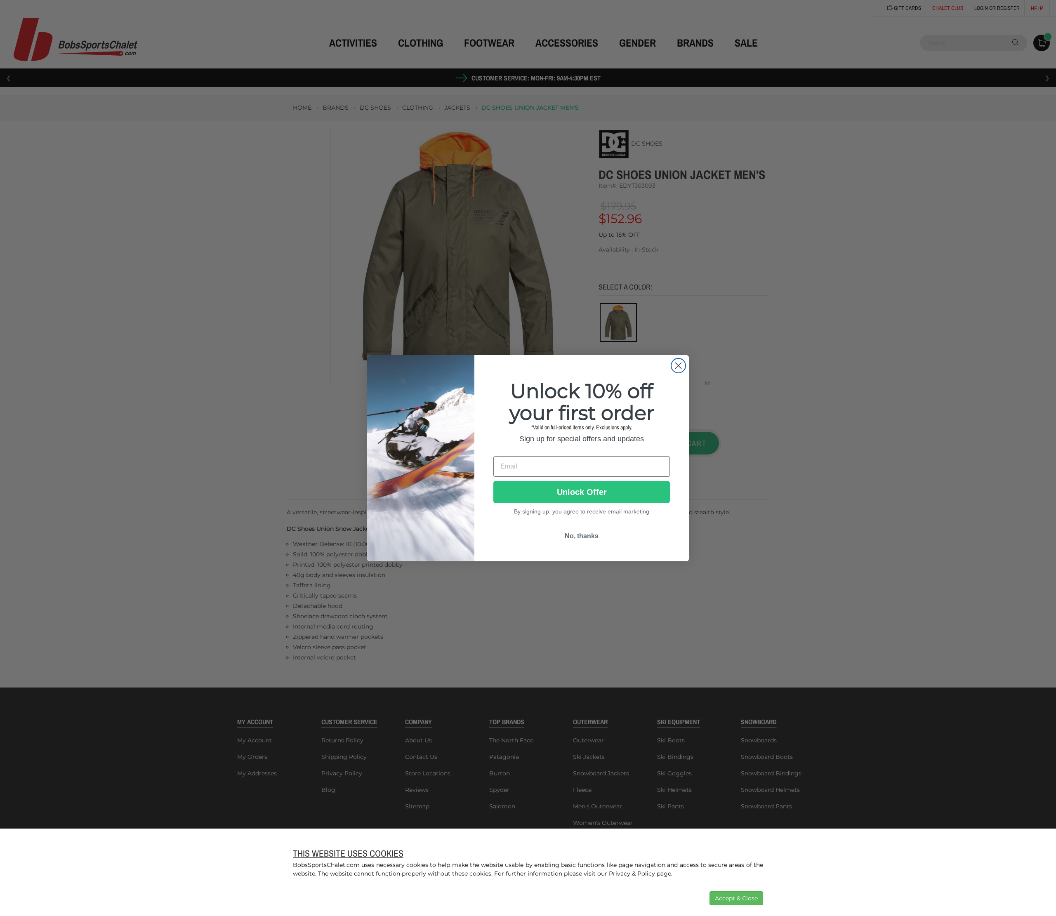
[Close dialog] (678, 365)
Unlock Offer (582, 492)
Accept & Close (736, 898)
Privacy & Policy (632, 873)
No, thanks (582, 535)
